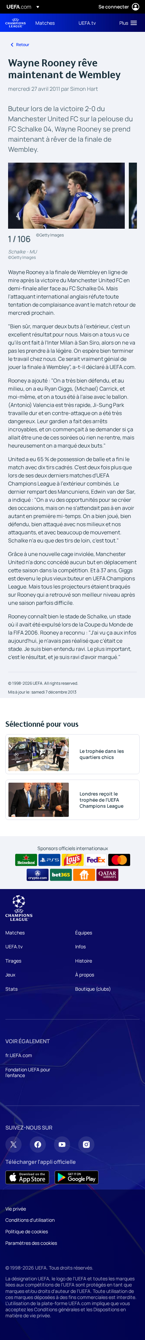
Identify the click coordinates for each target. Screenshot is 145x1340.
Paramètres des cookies (31, 1243)
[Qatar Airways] (107, 875)
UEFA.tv (14, 946)
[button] (126, 23)
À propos (84, 974)
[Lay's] (73, 860)
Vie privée (15, 1208)
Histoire (83, 960)
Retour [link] (22, 44)
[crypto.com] (38, 875)
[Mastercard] (119, 860)
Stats (11, 989)
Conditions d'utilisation (30, 1220)
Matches (15, 932)
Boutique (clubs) (93, 989)
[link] (45, 23)
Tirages (13, 960)
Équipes (83, 932)
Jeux (10, 974)
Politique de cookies (26, 1231)
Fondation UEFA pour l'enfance (27, 1072)
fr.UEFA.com (18, 1055)
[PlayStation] (49, 860)
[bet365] (61, 875)
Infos (80, 946)
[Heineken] (26, 860)
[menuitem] (51, 23)
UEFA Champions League (15, 22)
